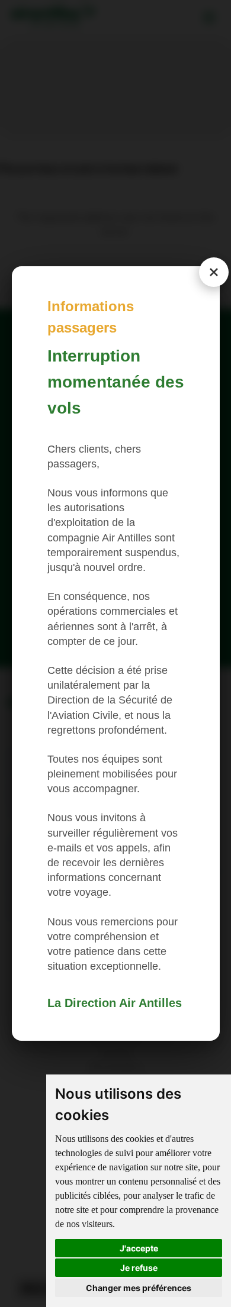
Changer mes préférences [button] (138, 1288)
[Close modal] (214, 272)
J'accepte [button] (139, 1248)
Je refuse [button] (139, 1268)
